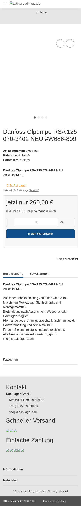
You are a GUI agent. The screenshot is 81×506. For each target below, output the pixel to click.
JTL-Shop (61, 501)
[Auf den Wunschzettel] (70, 43)
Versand (40, 211)
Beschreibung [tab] (13, 273)
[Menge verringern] (10, 222)
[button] (54, 4)
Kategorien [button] (10, 359)
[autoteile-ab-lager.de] (25, 3)
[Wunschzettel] (68, 4)
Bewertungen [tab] (39, 273)
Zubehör (24, 155)
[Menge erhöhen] (70, 222)
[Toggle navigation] (5, 2)
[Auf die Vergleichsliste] (60, 43)
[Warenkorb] (74, 4)
